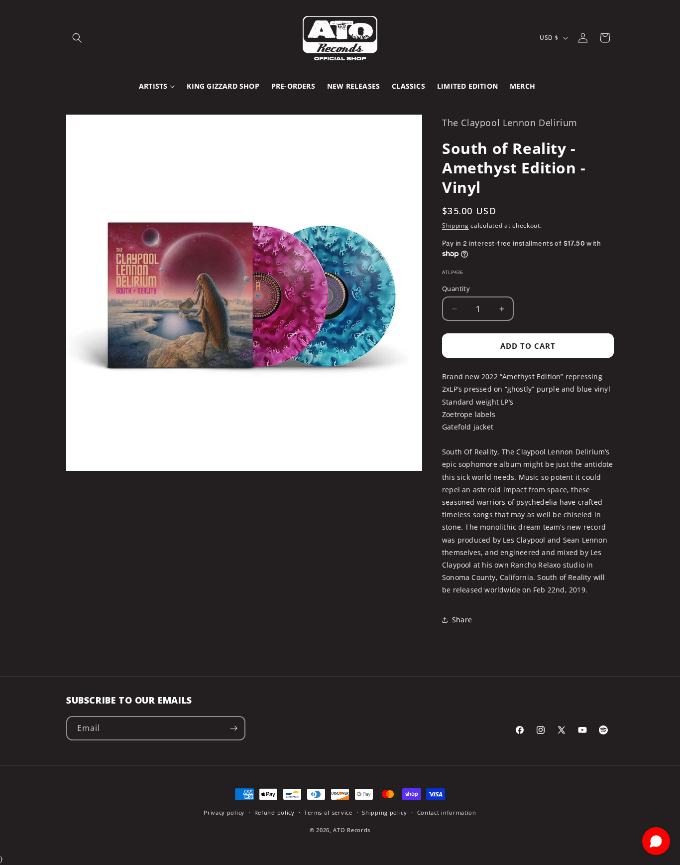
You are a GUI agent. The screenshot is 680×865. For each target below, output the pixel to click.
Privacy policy (224, 812)
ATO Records (351, 829)
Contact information (446, 812)
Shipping (455, 225)
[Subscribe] (233, 728)
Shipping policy (384, 812)
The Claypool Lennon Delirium (509, 123)
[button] (77, 38)
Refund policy (274, 812)
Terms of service (328, 812)
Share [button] (462, 619)
